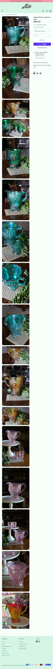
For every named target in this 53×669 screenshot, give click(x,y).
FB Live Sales (5, 653)
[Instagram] (39, 641)
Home (3, 14)
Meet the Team (6, 655)
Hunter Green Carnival (40, 31)
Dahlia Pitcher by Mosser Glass (11, 14)
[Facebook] (37, 641)
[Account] (46, 10)
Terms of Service (23, 644)
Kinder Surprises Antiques (39, 27)
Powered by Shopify (22, 665)
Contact (4, 651)
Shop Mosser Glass (6, 646)
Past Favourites (22, 648)
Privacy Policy (22, 646)
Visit (3, 644)
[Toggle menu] (2, 11)
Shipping (35, 24)
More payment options (42, 47)
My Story (4, 648)
